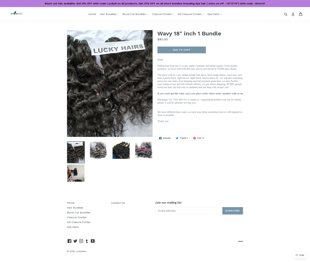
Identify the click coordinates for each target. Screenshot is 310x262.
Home (92, 14)
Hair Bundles (110, 14)
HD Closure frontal (191, 14)
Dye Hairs (215, 14)
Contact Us (118, 202)
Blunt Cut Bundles (136, 14)
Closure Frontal (163, 14)
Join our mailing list (168, 202)
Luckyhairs (81, 251)
